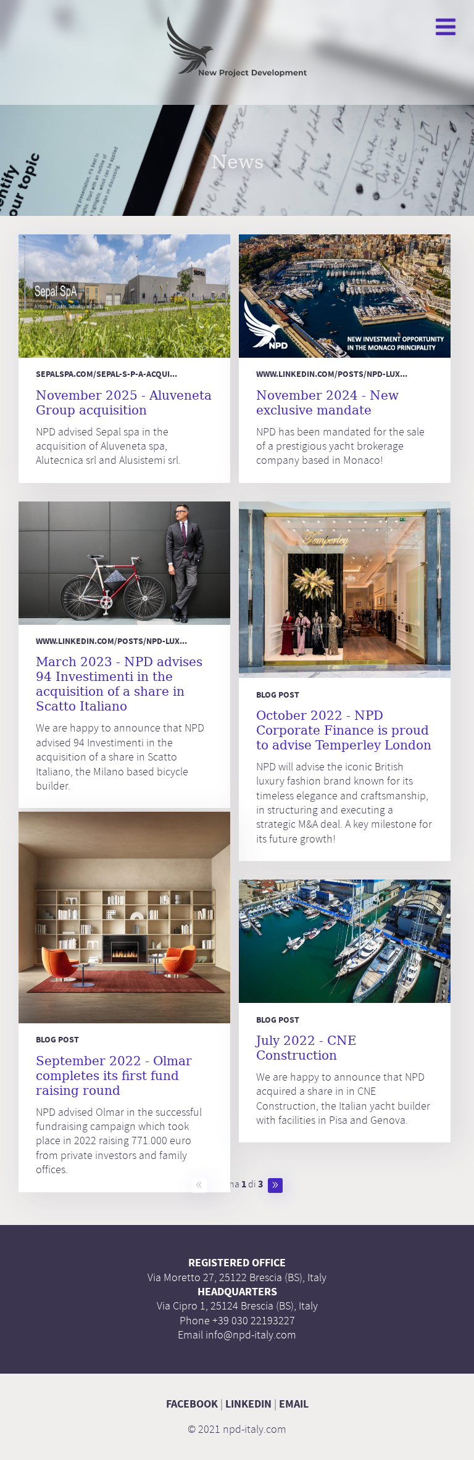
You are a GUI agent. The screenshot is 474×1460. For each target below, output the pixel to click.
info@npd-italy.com (251, 1335)
